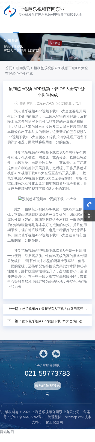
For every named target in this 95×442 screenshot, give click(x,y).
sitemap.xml (74, 417)
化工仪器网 (54, 422)
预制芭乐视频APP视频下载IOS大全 (41, 111)
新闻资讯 (23, 68)
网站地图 (7, 432)
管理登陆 (55, 417)
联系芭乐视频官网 (47, 387)
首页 (8, 68)
